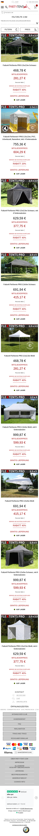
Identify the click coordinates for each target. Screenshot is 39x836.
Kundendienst (19, 719)
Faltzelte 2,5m (9, 12)
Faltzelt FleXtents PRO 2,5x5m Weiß (19, 501)
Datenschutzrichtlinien (19, 825)
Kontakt (19, 692)
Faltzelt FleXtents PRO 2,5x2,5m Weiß (19, 356)
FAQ (19, 724)
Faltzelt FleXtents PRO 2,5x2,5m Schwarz (19, 65)
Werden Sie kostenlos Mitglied (19, 86)
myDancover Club (19, 714)
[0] (35, 7)
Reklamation (19, 729)
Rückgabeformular (19, 738)
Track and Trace (19, 734)
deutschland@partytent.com (16, 822)
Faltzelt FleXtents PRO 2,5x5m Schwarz (19, 284)
